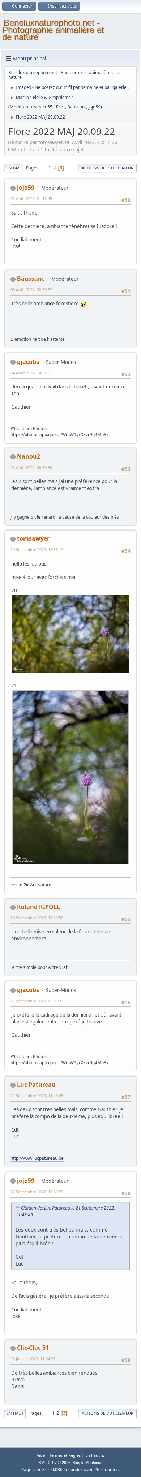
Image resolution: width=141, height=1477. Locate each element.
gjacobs (28, 362)
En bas (13, 168)
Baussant (76, 107)
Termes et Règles (65, 1455)
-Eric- (60, 107)
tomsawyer (33, 538)
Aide (41, 1455)
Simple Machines (87, 1462)
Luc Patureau (36, 1085)
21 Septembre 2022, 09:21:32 (36, 1001)
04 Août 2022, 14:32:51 (31, 372)
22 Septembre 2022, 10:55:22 (36, 1191)
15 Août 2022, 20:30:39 (31, 467)
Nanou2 (28, 456)
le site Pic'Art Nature (30, 885)
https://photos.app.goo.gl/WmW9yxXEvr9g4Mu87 (59, 434)
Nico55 (45, 107)
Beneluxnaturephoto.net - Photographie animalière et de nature (53, 30)
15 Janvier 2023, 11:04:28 (32, 1358)
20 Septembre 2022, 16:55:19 (36, 549)
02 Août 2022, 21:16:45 (31, 198)
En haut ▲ (95, 1455)
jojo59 (94, 107)
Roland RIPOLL (38, 907)
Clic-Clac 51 (33, 1348)
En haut (15, 1413)
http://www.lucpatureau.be (37, 1158)
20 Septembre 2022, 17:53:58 (36, 917)
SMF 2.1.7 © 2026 (54, 1462)
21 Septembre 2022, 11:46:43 (36, 1095)
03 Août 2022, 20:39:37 (31, 289)
